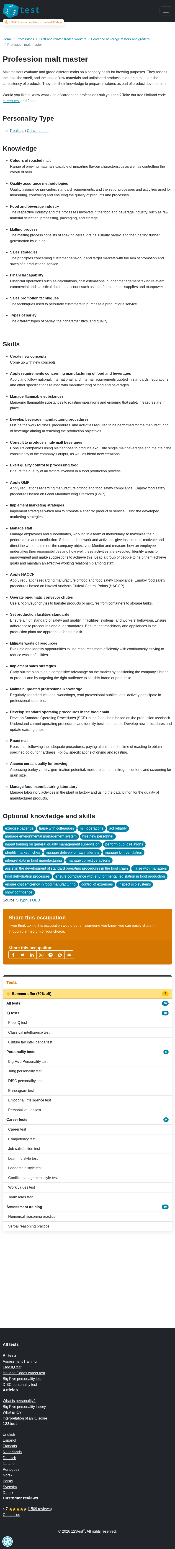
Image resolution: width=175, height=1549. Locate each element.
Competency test (21, 1139)
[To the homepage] (21, 11)
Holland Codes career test (24, 1373)
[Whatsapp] (60, 954)
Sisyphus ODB (28, 900)
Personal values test (24, 1110)
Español (9, 1440)
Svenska (10, 1487)
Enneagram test (21, 1091)
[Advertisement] (87, 1270)
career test (11, 101)
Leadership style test (24, 1168)
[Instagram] (41, 954)
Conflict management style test (33, 1178)
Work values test (21, 1187)
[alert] (7, 1541)
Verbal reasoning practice (28, 1226)
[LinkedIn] (32, 954)
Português (11, 1469)
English (9, 1434)
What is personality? (19, 1401)
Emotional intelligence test (29, 1100)
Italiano (9, 1463)
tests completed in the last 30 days (35, 22)
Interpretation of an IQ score (25, 1418)
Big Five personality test (22, 1379)
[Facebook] (13, 954)
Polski (8, 1481)
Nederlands (12, 1452)
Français (10, 1446)
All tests (86, 1003)
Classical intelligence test (28, 1032)
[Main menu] (166, 10)
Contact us (11, 1515)
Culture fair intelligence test (30, 1042)
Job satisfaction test (24, 1149)
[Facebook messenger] (50, 954)
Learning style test (23, 1158)
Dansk (8, 1493)
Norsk (7, 1475)
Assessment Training (20, 1361)
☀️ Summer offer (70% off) (86, 994)
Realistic (17, 131)
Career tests (86, 1119)
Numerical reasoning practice (32, 1216)
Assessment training (86, 1207)
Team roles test (20, 1197)
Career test (17, 1129)
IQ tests (86, 1013)
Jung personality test (24, 1071)
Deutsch (9, 1458)
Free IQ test (17, 1023)
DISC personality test (25, 1081)
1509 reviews (40, 1509)
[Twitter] (22, 954)
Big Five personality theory (24, 1407)
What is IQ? (12, 1412)
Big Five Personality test (27, 1061)
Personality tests (86, 1052)
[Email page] (69, 954)
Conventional (38, 131)
